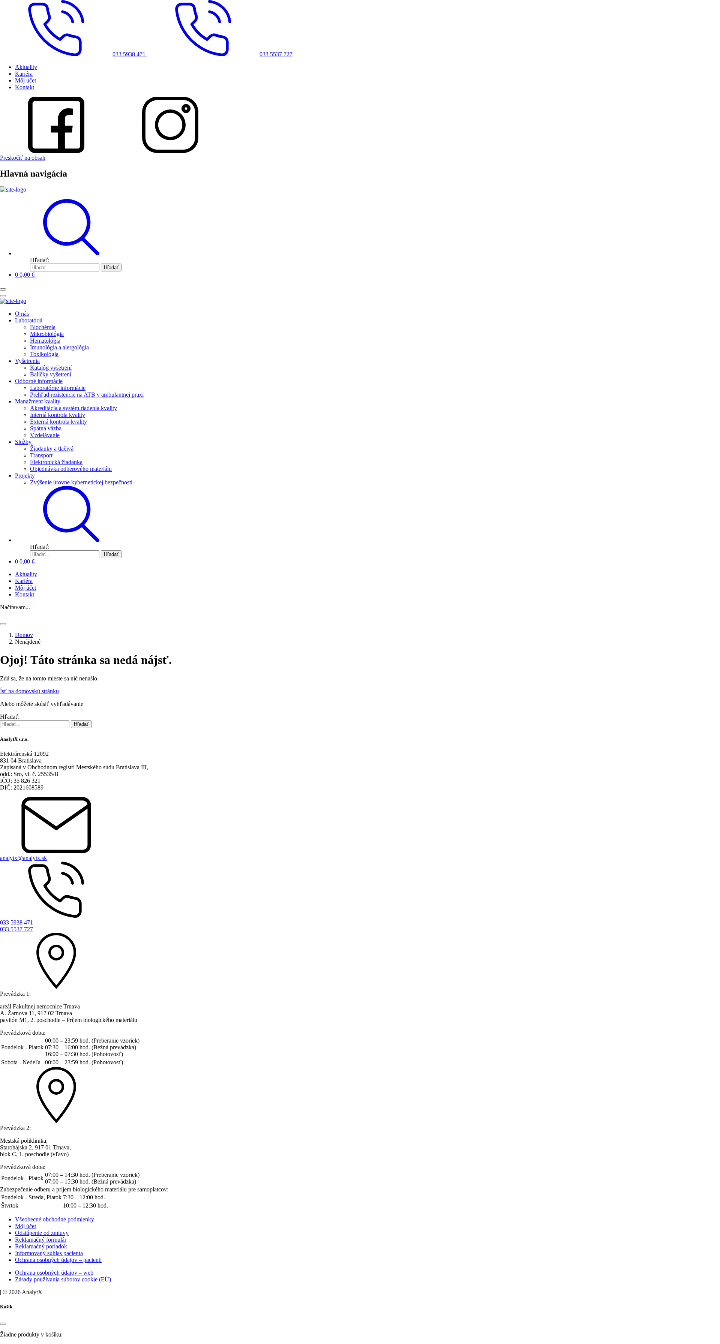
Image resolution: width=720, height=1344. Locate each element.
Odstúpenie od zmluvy (42, 1233)
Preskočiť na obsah (22, 157)
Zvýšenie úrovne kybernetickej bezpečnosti (81, 482)
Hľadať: (40, 260)
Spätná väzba (46, 428)
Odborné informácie (39, 381)
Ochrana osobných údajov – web (54, 1272)
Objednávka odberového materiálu (71, 469)
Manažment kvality (37, 401)
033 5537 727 (276, 54)
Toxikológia (44, 354)
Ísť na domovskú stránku (29, 691)
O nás (22, 313)
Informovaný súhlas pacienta (49, 1253)
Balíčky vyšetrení (50, 374)
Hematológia (45, 340)
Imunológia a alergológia (59, 347)
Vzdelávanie (45, 435)
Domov (24, 635)
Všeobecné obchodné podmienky (54, 1219)
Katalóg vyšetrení (51, 367)
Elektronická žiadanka (56, 462)
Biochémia (43, 327)
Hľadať (111, 267)
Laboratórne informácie (58, 388)
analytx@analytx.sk (23, 858)
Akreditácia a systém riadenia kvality (73, 408)
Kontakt (24, 87)
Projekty (25, 475)
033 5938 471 (129, 54)
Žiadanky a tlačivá (52, 448)
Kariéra (24, 73)
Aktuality (26, 67)
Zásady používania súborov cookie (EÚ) (63, 1279)
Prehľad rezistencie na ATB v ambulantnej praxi (87, 394)
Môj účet (25, 80)
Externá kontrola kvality (58, 421)
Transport (41, 455)
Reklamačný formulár (40, 1239)
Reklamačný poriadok (41, 1246)
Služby (23, 442)
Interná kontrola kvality (57, 415)
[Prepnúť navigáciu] (3, 289)
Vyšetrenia (27, 361)
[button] (71, 253)
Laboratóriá (28, 320)
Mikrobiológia (47, 334)
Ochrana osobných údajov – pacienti (58, 1260)
